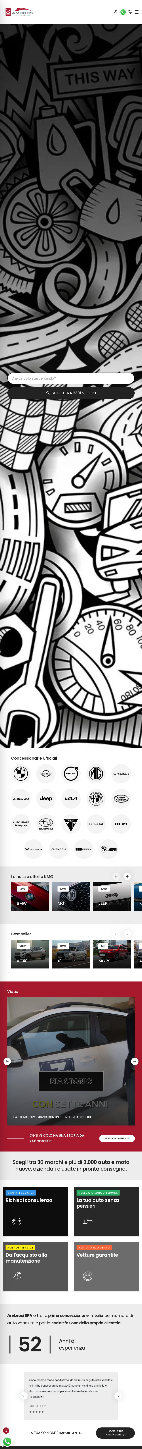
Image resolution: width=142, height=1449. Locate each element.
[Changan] (58, 849)
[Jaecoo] (21, 799)
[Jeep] (46, 799)
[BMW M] (109, 849)
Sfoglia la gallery (115, 1138)
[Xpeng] (33, 849)
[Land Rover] (121, 799)
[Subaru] (46, 824)
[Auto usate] (21, 824)
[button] (127, 876)
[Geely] (83, 849)
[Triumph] (71, 824)
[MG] (96, 774)
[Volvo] (71, 774)
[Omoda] (121, 774)
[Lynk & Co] (96, 824)
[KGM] (121, 824)
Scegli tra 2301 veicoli (74, 393)
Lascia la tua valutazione (114, 1433)
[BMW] (21, 774)
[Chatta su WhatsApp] (7, 1442)
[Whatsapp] (122, 12)
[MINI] (46, 774)
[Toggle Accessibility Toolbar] (6, 1430)
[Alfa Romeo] (96, 799)
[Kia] (71, 799)
